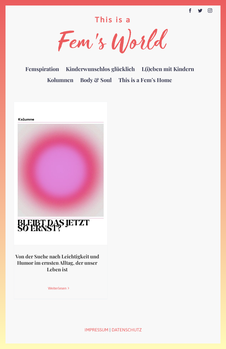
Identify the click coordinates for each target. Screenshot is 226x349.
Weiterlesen (57, 288)
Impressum (96, 329)
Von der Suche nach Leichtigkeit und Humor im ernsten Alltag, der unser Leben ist (57, 263)
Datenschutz (127, 329)
